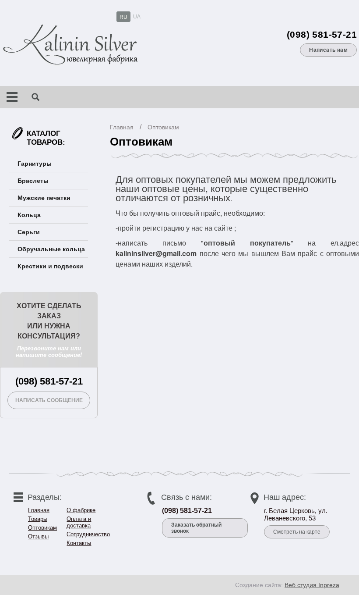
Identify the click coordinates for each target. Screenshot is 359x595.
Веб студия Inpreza (312, 584)
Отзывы (38, 536)
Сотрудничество (88, 534)
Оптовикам (163, 127)
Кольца (29, 214)
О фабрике (81, 510)
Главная (122, 127)
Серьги (29, 231)
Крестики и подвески (50, 266)
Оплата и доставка (79, 522)
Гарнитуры (35, 163)
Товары (37, 519)
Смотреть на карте (296, 532)
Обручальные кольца (51, 249)
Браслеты (33, 180)
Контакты (79, 543)
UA (137, 17)
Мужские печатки (44, 197)
